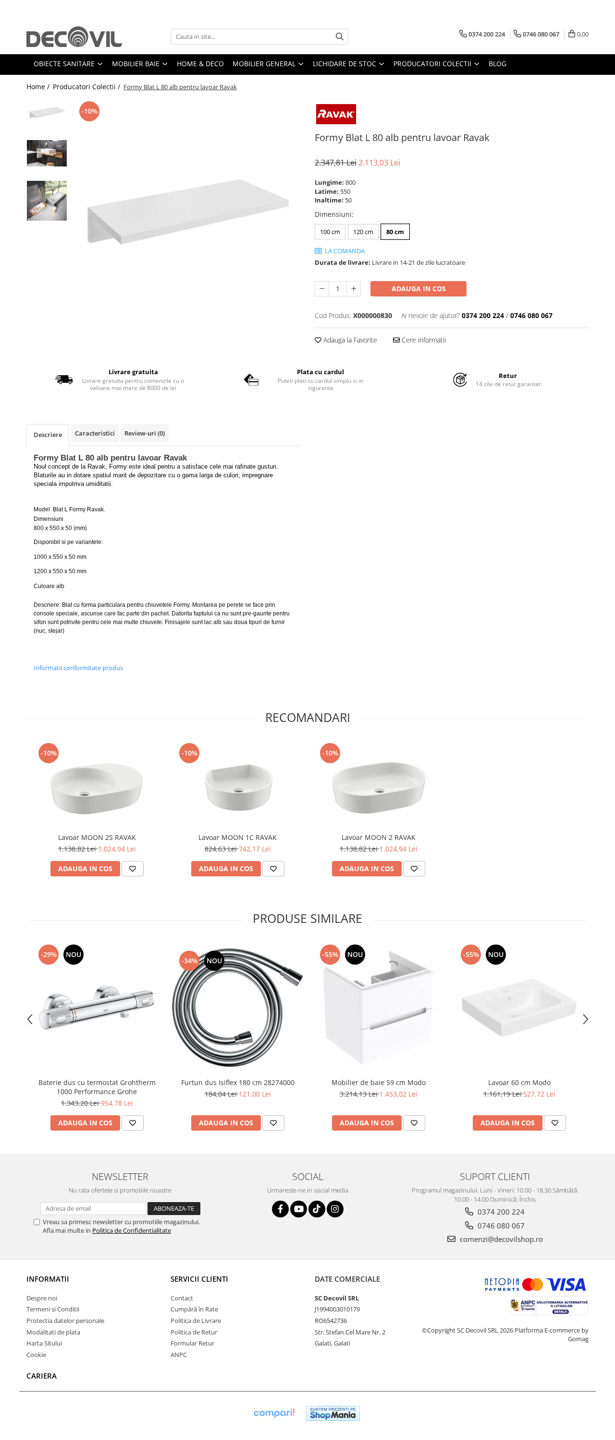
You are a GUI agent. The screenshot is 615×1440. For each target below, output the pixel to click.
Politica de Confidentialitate (131, 1230)
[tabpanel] (186, 212)
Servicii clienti (199, 1279)
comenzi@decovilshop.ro (500, 1239)
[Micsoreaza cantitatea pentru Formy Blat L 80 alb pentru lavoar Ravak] (322, 288)
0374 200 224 (500, 1211)
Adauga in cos (419, 288)
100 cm (330, 231)
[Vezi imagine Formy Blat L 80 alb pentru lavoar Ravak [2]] (47, 201)
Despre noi (41, 1298)
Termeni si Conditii (52, 1309)
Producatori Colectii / (87, 86)
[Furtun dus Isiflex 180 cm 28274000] (237, 1007)
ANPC (179, 1354)
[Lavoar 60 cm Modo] (519, 1007)
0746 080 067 (500, 1225)
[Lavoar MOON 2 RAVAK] (378, 784)
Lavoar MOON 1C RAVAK (237, 837)
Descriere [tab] (48, 434)
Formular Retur (192, 1343)
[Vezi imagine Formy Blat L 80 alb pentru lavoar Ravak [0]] (47, 112)
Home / (38, 86)
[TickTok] (316, 1209)
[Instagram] (335, 1209)
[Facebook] (280, 1209)
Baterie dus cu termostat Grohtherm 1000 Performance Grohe (97, 1087)
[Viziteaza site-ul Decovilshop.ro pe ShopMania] (333, 1413)
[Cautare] (339, 37)
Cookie (36, 1354)
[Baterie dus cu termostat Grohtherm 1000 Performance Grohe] (96, 1007)
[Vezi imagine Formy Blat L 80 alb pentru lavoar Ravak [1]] (47, 153)
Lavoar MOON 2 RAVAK (379, 837)
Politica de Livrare (196, 1320)
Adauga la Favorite (349, 339)
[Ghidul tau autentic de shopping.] (274, 1413)
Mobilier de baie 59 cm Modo (379, 1082)
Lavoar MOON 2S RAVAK (97, 837)
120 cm (363, 231)
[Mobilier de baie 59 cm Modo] (378, 1007)
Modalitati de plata (53, 1332)
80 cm (395, 231)
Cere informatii (423, 339)
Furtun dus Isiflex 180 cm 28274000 (238, 1082)
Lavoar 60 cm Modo (519, 1082)
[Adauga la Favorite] (133, 868)
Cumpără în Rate (194, 1309)
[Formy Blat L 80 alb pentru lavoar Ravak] (186, 212)
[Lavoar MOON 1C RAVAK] (237, 784)
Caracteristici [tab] (95, 433)
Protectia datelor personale (65, 1320)
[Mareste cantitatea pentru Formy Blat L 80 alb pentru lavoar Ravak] (353, 288)
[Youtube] (298, 1209)
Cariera (41, 1376)
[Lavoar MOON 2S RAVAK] (96, 784)
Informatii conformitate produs (78, 667)
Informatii (47, 1279)
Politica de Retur (194, 1332)
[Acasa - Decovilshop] (74, 36)
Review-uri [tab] (144, 433)
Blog (497, 63)
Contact (182, 1298)
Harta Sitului (44, 1343)
